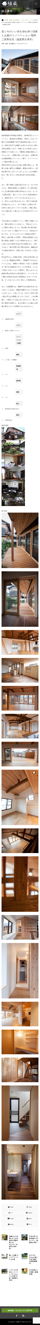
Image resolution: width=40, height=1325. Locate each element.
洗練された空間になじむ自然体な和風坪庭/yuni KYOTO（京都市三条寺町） (13, 1242)
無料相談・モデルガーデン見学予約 (20, 1310)
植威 (17, 1322)
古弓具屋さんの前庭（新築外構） (33, 1272)
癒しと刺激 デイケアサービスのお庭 (13, 1257)
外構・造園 (8, 20)
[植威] (9, 3)
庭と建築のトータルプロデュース (23, 20)
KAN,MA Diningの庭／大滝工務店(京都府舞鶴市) (33, 1259)
